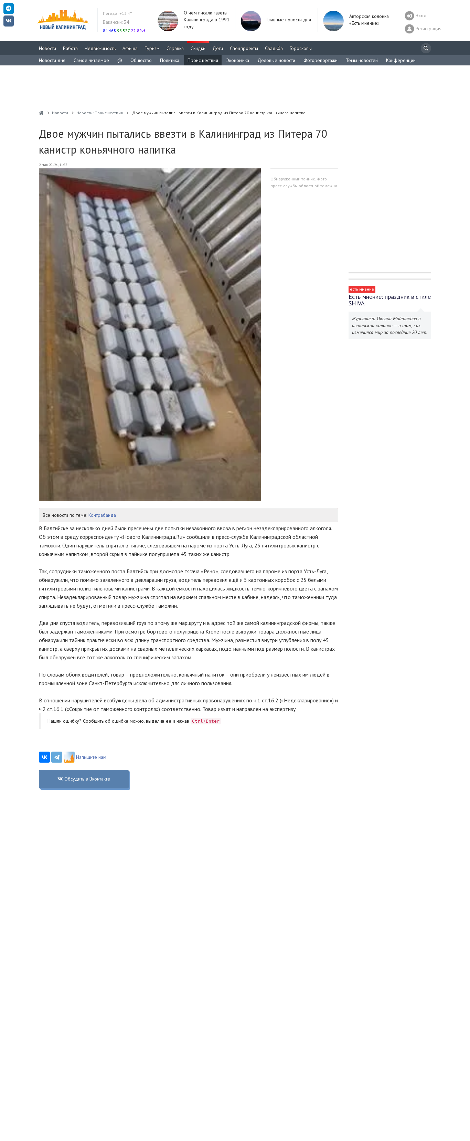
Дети (217, 48)
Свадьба (274, 48)
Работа (70, 48)
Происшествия (203, 60)
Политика (169, 60)
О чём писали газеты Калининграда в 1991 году (206, 20)
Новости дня (52, 60)
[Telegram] (56, 757)
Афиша (130, 48)
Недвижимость (100, 48)
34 (116, 22)
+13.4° (117, 13)
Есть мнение (362, 289)
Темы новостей (362, 60)
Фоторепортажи (320, 60)
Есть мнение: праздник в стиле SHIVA (390, 300)
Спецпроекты (244, 48)
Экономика (237, 60)
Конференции (401, 60)
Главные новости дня (289, 20)
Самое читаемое (91, 60)
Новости (47, 48)
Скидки (198, 48)
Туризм (152, 48)
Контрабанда (102, 515)
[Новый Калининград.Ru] (41, 112)
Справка (175, 48)
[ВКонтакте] (44, 757)
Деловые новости (276, 60)
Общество (141, 60)
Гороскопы (301, 48)
